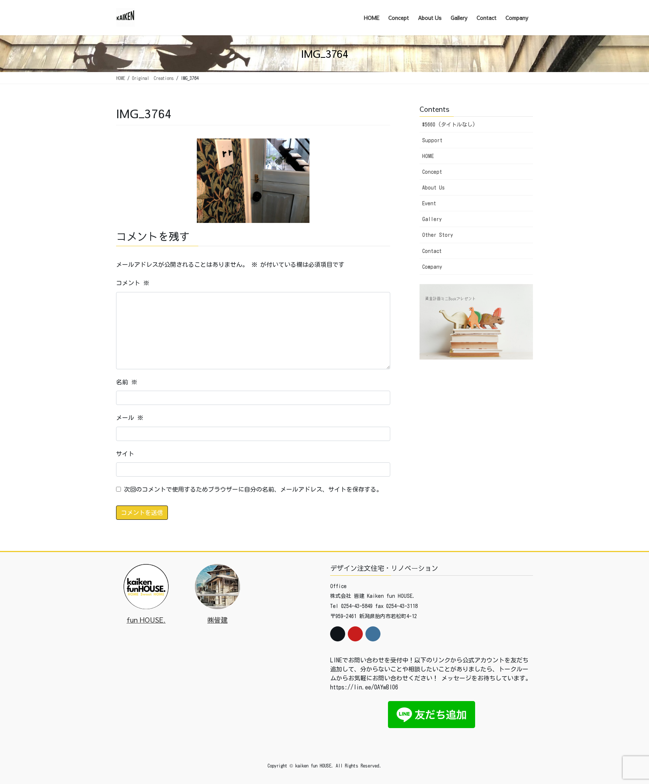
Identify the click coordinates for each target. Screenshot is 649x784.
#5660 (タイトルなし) (448, 124)
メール (129, 418)
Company (432, 266)
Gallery (432, 219)
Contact (432, 251)
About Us (433, 187)
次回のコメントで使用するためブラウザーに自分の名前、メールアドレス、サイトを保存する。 (253, 489)
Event (429, 203)
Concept (432, 172)
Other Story (437, 235)
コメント (132, 283)
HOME (428, 156)
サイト (125, 454)
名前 (126, 382)
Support (432, 140)
